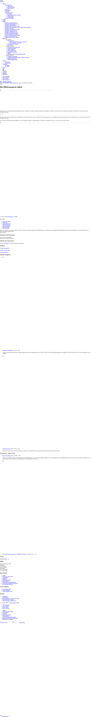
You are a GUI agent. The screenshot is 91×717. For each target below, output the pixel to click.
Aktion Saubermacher (6, 589)
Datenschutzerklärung (6, 579)
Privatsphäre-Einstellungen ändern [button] (9, 582)
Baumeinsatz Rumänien (7, 350)
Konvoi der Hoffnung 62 (7, 455)
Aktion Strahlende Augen (7, 591)
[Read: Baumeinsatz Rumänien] (3, 257)
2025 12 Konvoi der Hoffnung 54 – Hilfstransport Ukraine (13, 554)
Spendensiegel (5, 597)
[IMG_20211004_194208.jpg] (26, 90)
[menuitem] (46, 11)
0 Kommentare (10, 216)
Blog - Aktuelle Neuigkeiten (5, 81)
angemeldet (6, 243)
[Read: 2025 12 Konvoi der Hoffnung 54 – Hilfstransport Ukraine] (3, 461)
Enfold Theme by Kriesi (14, 602)
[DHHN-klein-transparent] (2, 1)
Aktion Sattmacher (6, 590)
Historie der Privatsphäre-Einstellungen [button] (10, 583)
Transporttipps (5, 577)
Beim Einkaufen (5, 580)
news (1, 84)
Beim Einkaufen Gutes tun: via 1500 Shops (10, 598)
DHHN (15, 216)
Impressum (4, 578)
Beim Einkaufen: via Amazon (8, 599)
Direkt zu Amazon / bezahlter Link (9, 600)
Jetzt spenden (5, 596)
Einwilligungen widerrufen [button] (7, 584)
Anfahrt (4, 575)
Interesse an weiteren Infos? (7, 576)
